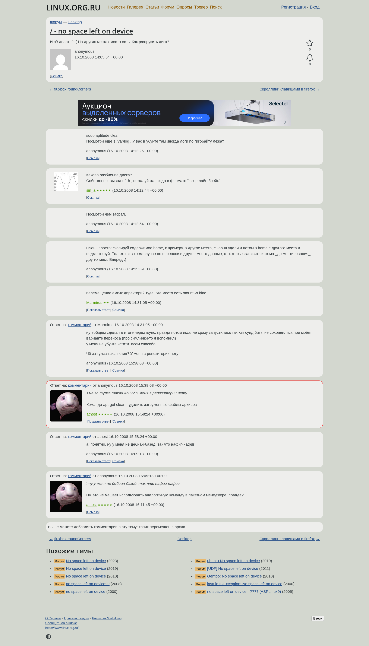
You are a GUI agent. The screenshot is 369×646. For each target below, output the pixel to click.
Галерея (135, 7)
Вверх (317, 618)
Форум (167, 7)
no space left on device (85, 591)
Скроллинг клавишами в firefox (287, 89)
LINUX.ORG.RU (73, 7)
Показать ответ (98, 310)
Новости (116, 7)
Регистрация (293, 7)
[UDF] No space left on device (232, 568)
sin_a (90, 190)
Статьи (152, 7)
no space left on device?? (88, 584)
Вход (315, 7)
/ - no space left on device (91, 30)
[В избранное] (310, 43)
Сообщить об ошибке (61, 623)
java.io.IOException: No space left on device (244, 584)
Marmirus (94, 302)
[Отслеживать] (310, 57)
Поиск (216, 7)
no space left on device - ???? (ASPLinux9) (244, 591)
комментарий (79, 325)
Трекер (201, 7)
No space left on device (86, 561)
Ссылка (56, 76)
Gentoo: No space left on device (234, 576)
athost (91, 414)
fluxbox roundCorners (72, 89)
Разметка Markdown (107, 618)
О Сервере (53, 618)
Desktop (75, 22)
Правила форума (76, 618)
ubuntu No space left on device (233, 561)
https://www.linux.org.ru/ (62, 628)
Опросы (184, 7)
